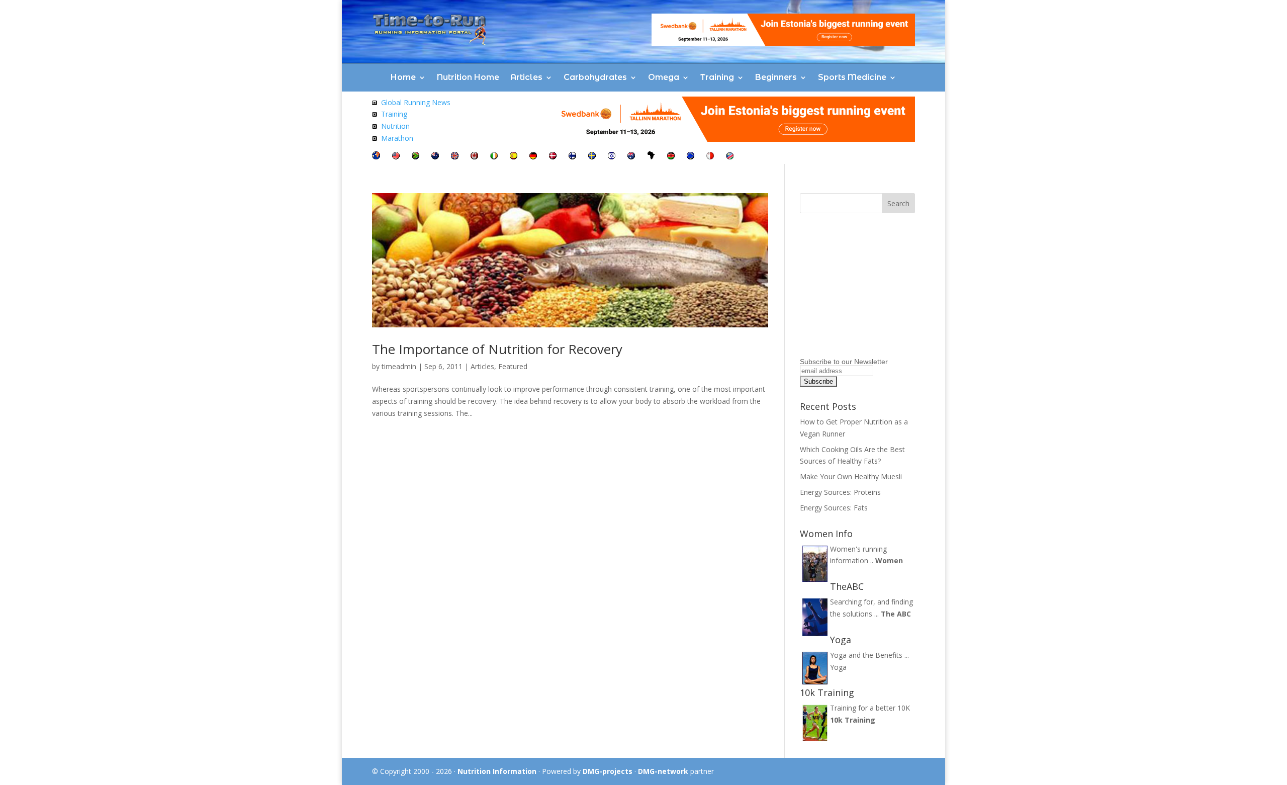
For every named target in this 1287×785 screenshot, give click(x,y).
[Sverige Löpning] (592, 156)
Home (403, 77)
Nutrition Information (496, 771)
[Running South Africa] (415, 156)
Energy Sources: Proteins (840, 492)
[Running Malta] (710, 156)
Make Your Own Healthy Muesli (851, 476)
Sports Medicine (852, 77)
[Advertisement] (863, 291)
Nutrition (395, 126)
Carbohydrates (595, 77)
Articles (526, 77)
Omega (663, 77)
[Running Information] (376, 156)
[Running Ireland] (494, 156)
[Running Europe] (690, 156)
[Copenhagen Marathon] (553, 156)
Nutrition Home (468, 77)
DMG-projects (607, 771)
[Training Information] (374, 114)
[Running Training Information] (374, 138)
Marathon (397, 138)
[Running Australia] (631, 156)
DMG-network (663, 771)
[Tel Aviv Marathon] (611, 156)
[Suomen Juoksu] (572, 156)
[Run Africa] (651, 156)
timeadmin (399, 366)
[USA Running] (396, 156)
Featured (512, 366)
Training (717, 77)
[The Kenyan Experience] (671, 156)
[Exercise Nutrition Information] (374, 126)
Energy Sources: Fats (834, 507)
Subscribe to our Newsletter (844, 362)
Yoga (838, 667)
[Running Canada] (474, 156)
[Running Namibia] (729, 156)
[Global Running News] (374, 102)
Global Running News (415, 102)
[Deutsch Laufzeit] (533, 156)
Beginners (776, 77)
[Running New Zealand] (435, 156)
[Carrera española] (513, 156)
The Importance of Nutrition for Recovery (497, 349)
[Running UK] (454, 156)
